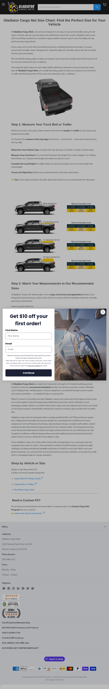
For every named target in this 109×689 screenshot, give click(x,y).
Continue (28, 373)
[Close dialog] (103, 312)
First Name (11, 330)
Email (8, 343)
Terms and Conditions (34, 365)
